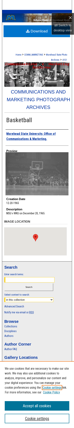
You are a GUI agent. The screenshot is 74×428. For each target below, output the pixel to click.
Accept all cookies (37, 405)
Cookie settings (52, 387)
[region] (37, 394)
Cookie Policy (51, 392)
